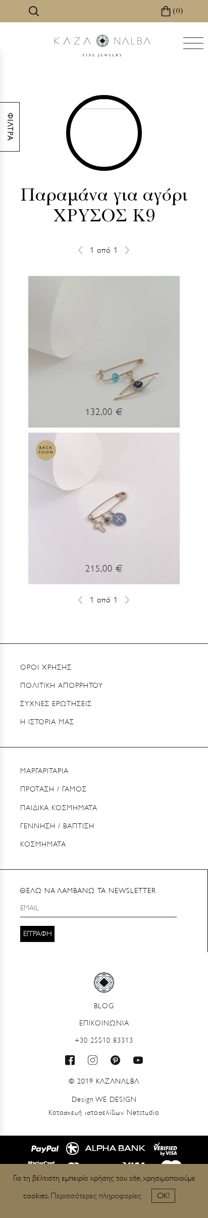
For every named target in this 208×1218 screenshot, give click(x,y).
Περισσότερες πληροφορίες (95, 1196)
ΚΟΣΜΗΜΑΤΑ (43, 845)
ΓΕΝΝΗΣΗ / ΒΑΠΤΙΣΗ (57, 826)
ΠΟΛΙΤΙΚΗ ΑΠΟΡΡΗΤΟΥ (61, 686)
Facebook (70, 1060)
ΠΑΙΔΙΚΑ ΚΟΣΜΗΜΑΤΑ (58, 808)
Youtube (138, 1060)
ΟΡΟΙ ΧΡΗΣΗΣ (46, 668)
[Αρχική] (102, 46)
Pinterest (116, 1060)
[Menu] (194, 46)
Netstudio (104, 1113)
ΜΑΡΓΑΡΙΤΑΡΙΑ (44, 771)
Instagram (93, 1060)
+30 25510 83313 (104, 1041)
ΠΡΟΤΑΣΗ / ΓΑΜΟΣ (53, 789)
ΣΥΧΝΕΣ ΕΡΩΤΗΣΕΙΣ (56, 704)
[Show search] (34, 11)
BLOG (104, 1006)
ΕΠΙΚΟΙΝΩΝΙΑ (104, 1023)
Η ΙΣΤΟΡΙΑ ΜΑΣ (47, 722)
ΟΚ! (163, 1196)
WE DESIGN (104, 1100)
